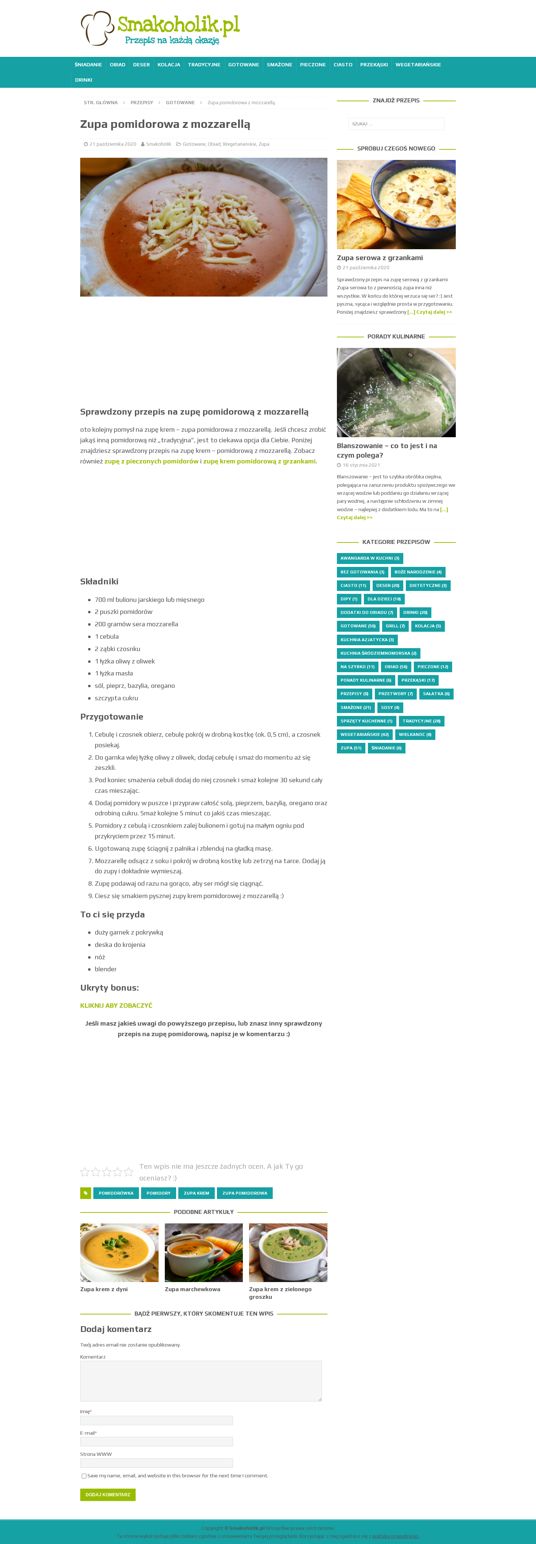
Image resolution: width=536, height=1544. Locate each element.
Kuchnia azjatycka (367, 639)
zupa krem (196, 1193)
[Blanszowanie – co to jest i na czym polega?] (396, 392)
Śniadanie (88, 64)
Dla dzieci (384, 598)
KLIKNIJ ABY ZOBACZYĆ (116, 1005)
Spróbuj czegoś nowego (396, 148)
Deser (141, 64)
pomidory (159, 1193)
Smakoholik (158, 144)
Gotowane (243, 64)
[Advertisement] (203, 355)
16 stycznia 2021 (361, 465)
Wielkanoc (415, 734)
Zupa (264, 144)
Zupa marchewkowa (192, 1289)
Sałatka (436, 693)
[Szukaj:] (396, 124)
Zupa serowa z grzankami (380, 257)
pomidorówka (116, 1193)
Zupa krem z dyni (104, 1289)
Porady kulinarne (396, 336)
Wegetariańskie (418, 64)
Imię (85, 1411)
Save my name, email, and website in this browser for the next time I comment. (178, 1475)
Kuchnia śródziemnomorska (379, 653)
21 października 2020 (113, 144)
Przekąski (374, 64)
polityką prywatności (395, 1536)
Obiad (117, 64)
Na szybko (358, 666)
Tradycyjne (204, 64)
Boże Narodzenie (418, 572)
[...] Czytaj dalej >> (429, 312)
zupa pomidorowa (244, 1193)
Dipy (349, 598)
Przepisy (142, 102)
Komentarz (93, 1357)
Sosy (390, 707)
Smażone (279, 64)
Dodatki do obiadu (367, 612)
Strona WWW (96, 1454)
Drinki (83, 80)
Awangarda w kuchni (370, 558)
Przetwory (395, 693)
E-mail (87, 1433)
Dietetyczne (428, 585)
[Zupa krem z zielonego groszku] (288, 1252)
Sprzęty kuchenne (367, 721)
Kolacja (169, 64)
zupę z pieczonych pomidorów (151, 461)
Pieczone (313, 64)
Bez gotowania (363, 572)
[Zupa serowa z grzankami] (396, 204)
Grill (395, 625)
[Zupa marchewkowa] (204, 1252)
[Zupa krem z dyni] (119, 1252)
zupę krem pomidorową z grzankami (259, 461)
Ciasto (343, 64)
